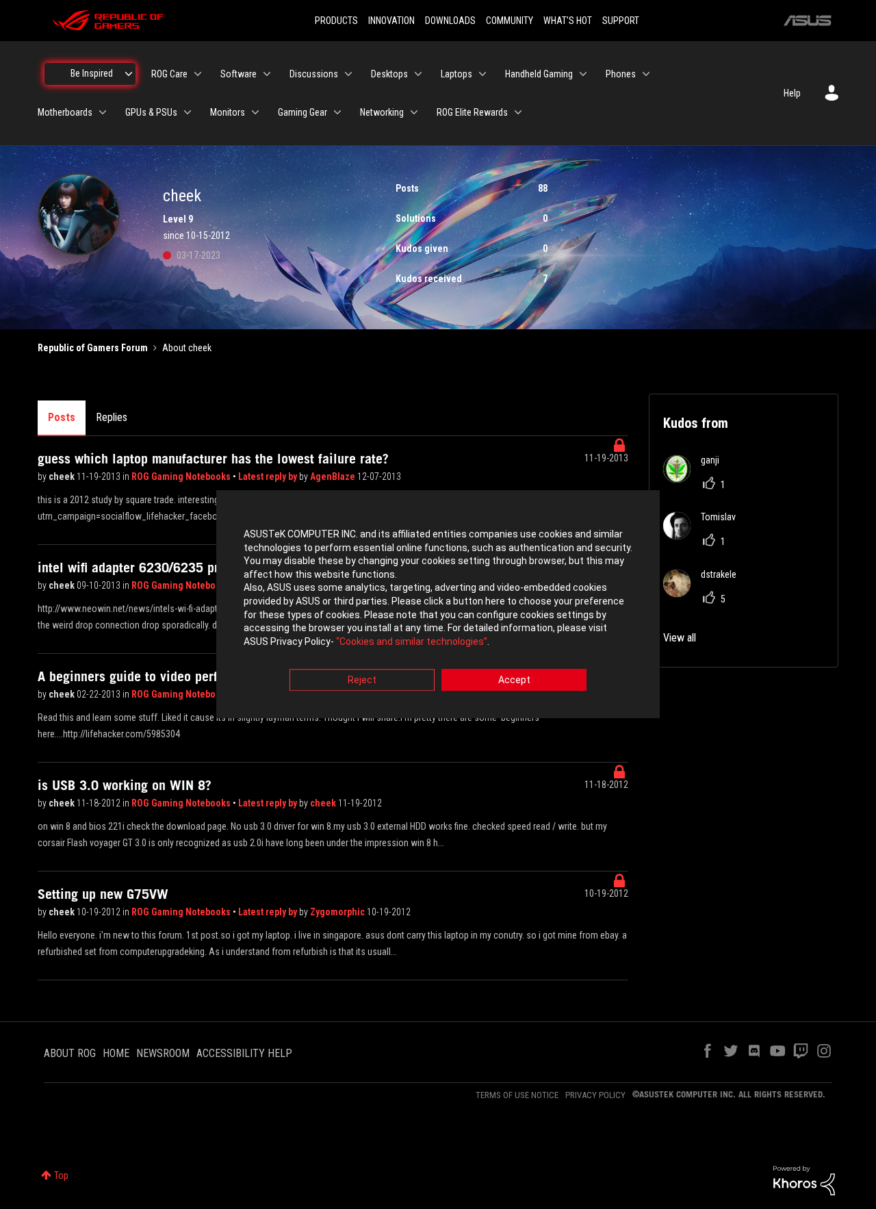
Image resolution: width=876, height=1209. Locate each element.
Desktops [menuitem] (389, 73)
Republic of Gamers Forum (93, 347)
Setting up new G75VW (103, 894)
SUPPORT (620, 20)
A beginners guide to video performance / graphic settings (204, 676)
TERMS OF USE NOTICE (517, 1095)
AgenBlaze (333, 476)
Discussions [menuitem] (313, 73)
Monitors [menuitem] (227, 112)
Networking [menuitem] (382, 112)
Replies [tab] (111, 417)
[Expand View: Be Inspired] (129, 73)
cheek (63, 476)
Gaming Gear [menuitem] (302, 112)
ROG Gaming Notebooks (182, 476)
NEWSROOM (163, 1053)
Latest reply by (268, 476)
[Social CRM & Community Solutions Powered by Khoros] (804, 1179)
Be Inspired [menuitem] (91, 73)
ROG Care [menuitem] (169, 73)
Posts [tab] (61, 417)
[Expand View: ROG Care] (198, 74)
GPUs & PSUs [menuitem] (151, 112)
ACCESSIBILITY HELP (244, 1053)
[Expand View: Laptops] (482, 74)
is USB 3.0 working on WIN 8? (124, 785)
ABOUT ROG (70, 1053)
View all (679, 637)
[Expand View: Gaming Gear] (337, 112)
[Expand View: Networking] (414, 112)
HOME (116, 1053)
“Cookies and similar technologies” (411, 641)
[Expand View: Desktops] (418, 74)
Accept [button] (514, 680)
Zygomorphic (338, 911)
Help (792, 93)
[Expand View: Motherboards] (103, 112)
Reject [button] (362, 680)
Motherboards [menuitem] (65, 112)
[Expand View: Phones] (646, 74)
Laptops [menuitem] (456, 73)
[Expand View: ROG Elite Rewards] (518, 112)
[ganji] (696, 478)
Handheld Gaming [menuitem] (539, 73)
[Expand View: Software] (267, 74)
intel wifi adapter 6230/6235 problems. (150, 567)
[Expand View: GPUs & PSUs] (187, 112)
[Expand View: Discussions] (348, 74)
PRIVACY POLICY (595, 1095)
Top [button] (61, 1175)
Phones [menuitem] (621, 73)
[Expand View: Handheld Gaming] (583, 74)
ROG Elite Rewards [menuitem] (472, 112)
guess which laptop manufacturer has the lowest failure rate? (213, 458)
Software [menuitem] (238, 73)
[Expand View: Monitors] (255, 112)
